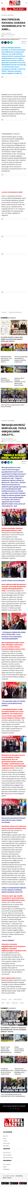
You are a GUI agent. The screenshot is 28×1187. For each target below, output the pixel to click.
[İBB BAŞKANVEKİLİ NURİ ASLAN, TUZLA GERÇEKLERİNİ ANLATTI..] (7, 349)
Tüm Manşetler (10, 441)
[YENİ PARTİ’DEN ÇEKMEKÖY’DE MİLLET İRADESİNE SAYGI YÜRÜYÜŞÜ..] (20, 1061)
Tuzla (22, 1003)
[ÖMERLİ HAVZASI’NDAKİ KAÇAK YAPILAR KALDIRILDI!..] (20, 1039)
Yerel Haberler (10, 36)
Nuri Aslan (15, 1003)
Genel (4, 1138)
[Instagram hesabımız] (15, 1109)
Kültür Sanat (6, 1143)
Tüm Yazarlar (6, 1164)
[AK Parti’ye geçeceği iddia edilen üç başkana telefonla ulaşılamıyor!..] (20, 349)
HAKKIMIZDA (6, 1169)
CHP (10, 999)
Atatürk (4, 312)
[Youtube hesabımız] (18, 1109)
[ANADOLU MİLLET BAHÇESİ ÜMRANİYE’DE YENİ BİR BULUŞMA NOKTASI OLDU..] (20, 370)
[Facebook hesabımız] (10, 1109)
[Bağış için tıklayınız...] (14, 10)
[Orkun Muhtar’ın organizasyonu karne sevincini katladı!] (14, 395)
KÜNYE (4, 1167)
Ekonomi (5, 1136)
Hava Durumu (7, 1152)
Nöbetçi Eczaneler (8, 1157)
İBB (3, 1003)
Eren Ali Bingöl (18, 999)
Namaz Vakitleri (7, 1155)
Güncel (5, 1141)
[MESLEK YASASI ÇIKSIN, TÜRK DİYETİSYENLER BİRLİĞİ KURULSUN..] (7, 1039)
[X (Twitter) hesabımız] (13, 1109)
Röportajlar (6, 1146)
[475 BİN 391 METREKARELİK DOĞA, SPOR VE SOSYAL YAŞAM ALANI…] (7, 1061)
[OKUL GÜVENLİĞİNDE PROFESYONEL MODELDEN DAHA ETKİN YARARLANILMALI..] (14, 1084)
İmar (8, 1003)
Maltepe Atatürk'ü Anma (15, 312)
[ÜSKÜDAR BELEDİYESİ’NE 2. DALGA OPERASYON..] (7, 370)
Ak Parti (4, 999)
